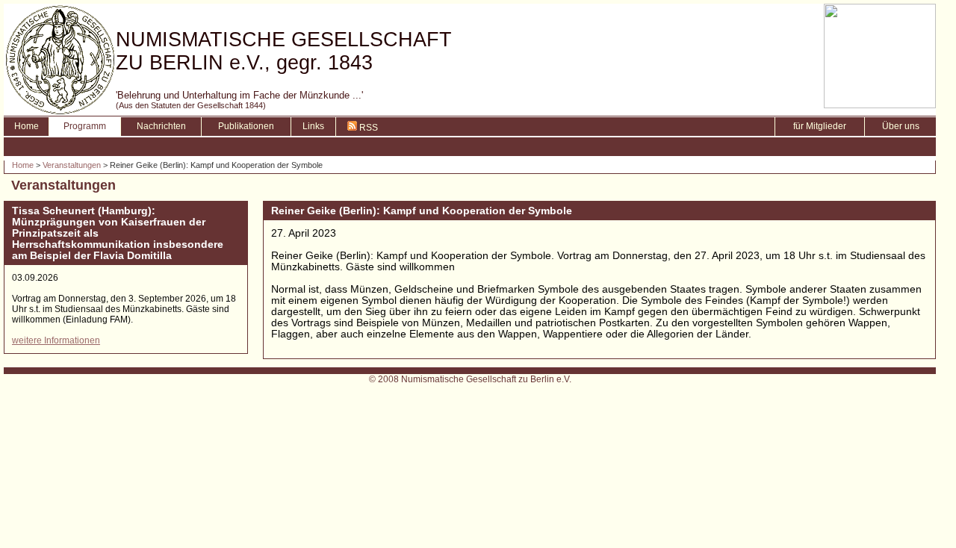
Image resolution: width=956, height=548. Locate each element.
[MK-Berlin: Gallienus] (880, 104)
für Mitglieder (819, 126)
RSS (367, 127)
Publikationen (246, 126)
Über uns (900, 126)
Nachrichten (161, 126)
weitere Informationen (56, 340)
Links (313, 126)
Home (26, 126)
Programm (84, 126)
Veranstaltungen (72, 165)
